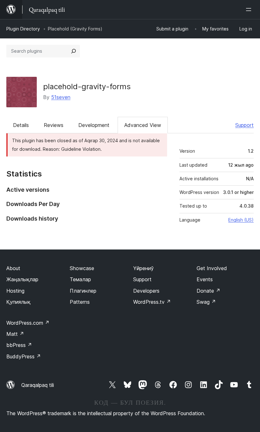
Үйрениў (143, 268)
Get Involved (212, 268)
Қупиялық (18, 302)
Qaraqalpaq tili (37, 385)
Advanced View (142, 125)
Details (21, 125)
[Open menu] (250, 9)
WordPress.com (27, 323)
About (13, 268)
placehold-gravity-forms (87, 86)
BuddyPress (23, 356)
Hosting (15, 291)
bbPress (19, 345)
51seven (60, 97)
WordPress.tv (152, 302)
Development (93, 125)
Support (244, 125)
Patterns (80, 302)
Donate (208, 291)
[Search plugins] (73, 51)
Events (205, 279)
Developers (146, 291)
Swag (206, 302)
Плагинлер (83, 291)
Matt (15, 334)
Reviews (53, 125)
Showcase (82, 268)
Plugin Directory (23, 28)
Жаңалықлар (22, 279)
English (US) (241, 220)
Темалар (80, 279)
